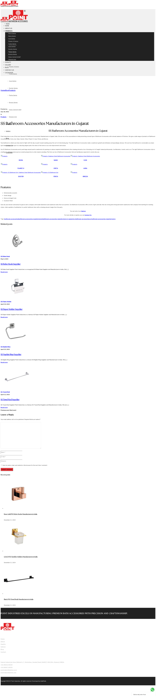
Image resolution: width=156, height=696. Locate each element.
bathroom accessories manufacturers (31, 219)
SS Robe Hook (5, 256)
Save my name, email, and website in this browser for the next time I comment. (25, 465)
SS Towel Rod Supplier (10, 400)
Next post (13, 410)
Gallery (83, 211)
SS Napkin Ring (5, 347)
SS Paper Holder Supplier (12, 309)
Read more (4, 272)
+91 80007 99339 (7, 667)
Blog (7, 90)
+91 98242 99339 (7, 665)
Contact (3, 652)
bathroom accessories (11, 219)
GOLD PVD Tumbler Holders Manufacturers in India (21, 557)
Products (12, 90)
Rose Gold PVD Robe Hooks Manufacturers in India (20, 514)
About (3, 641)
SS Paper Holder (6, 301)
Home (3, 90)
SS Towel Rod (5, 392)
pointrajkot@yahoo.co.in (9, 670)
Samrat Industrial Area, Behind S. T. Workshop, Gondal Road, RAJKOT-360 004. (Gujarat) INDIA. (32, 662)
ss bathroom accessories (81, 219)
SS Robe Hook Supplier (11, 264)
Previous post (5, 410)
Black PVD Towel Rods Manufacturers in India (18, 599)
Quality (3, 644)
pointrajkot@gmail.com (8, 673)
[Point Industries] (9, 6)
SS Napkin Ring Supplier (11, 355)
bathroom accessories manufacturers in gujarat (58, 219)
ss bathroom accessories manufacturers (103, 219)
